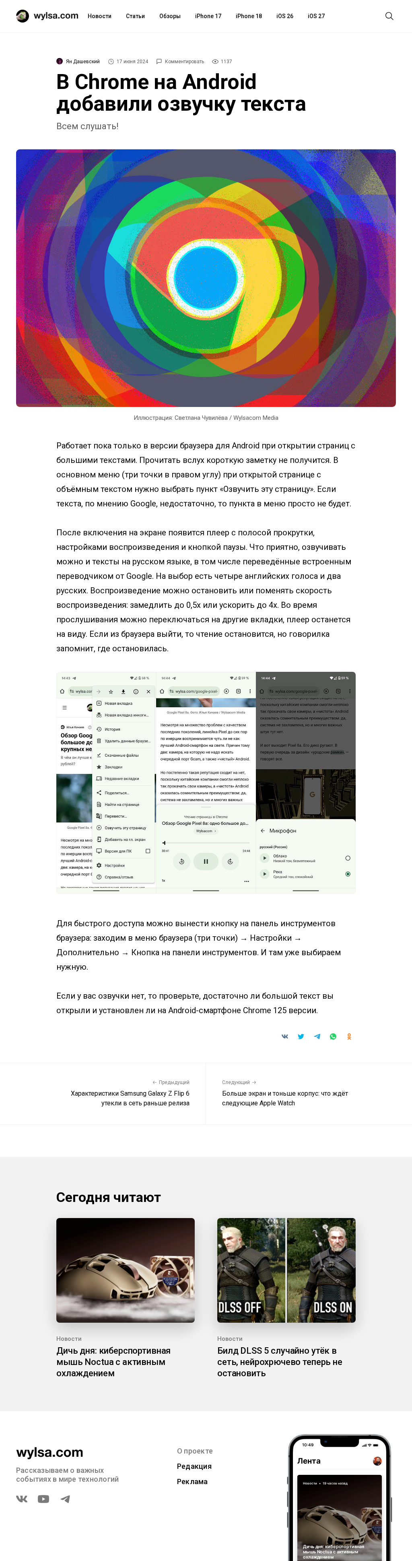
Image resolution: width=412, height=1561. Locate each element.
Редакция (194, 1466)
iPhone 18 (249, 16)
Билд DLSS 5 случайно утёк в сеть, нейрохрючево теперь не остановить (279, 1362)
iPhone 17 (208, 16)
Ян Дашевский (83, 61)
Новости (99, 16)
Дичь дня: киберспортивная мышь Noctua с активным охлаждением (113, 1362)
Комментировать (184, 61)
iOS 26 (284, 16)
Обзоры (170, 16)
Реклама (192, 1481)
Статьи (135, 16)
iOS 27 (316, 16)
